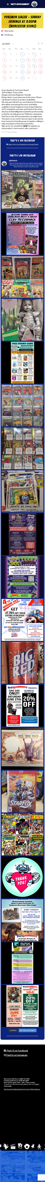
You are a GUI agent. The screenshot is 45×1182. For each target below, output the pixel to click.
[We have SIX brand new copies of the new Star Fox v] (22, 791)
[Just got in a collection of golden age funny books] (22, 277)
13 (4, 66)
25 (34, 72)
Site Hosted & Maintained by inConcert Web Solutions (22, 1089)
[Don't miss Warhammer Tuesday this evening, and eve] (22, 920)
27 (4, 78)
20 (4, 72)
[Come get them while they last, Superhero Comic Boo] (22, 448)
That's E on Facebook (17, 1050)
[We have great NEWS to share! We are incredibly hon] (22, 877)
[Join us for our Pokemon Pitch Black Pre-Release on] (22, 577)
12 (40, 60)
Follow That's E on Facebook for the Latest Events (23, 144)
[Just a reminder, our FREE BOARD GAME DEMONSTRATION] (22, 363)
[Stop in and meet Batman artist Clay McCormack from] (22, 191)
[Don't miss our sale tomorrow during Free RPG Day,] (22, 706)
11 (34, 60)
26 (40, 72)
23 (22, 72)
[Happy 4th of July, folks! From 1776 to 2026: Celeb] (22, 620)
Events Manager (12, 132)
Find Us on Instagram (16, 1055)
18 (34, 66)
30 (22, 78)
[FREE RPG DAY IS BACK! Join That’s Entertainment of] (22, 963)
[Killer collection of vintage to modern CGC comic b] (22, 405)
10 (28, 60)
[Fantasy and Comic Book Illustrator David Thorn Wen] (22, 748)
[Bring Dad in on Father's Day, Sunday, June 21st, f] (22, 1006)
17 (28, 66)
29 (4, 54)
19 (40, 66)
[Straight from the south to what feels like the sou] (22, 663)
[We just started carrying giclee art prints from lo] (22, 491)
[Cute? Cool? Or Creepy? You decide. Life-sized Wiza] (22, 320)
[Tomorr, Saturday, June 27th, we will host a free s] (22, 834)
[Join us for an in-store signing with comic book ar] (22, 234)
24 (28, 72)
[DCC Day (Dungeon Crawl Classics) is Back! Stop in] (22, 534)
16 (22, 66)
